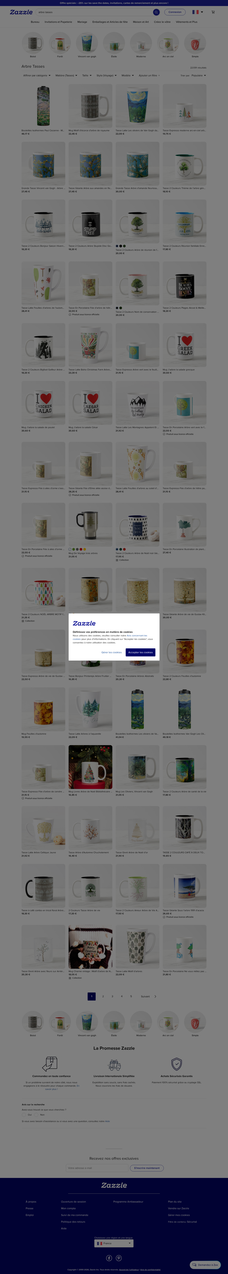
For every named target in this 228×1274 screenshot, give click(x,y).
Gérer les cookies (111, 652)
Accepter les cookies (140, 652)
